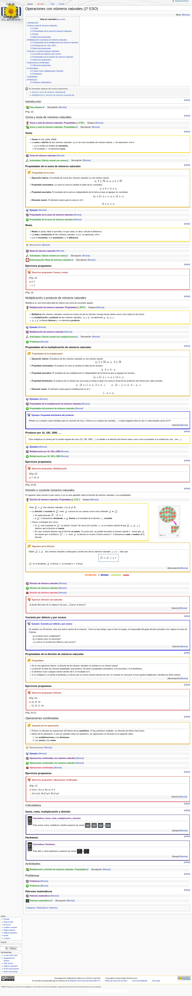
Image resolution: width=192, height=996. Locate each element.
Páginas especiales (11, 966)
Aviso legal (156, 981)
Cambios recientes (10, 927)
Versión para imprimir (11, 969)
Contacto (7, 938)
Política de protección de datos (116, 981)
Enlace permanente (11, 971)
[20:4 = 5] (169, 520)
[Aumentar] (177, 535)
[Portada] (11, 11)
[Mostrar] (186, 15)
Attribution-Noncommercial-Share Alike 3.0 (84, 981)
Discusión (40, 4)
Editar (53, 4)
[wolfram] (27, 593)
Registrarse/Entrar (182, 1)
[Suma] (87, 825)
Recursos (7, 925)
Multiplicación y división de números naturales (52, 95)
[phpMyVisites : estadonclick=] (0, 987)
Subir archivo (8, 963)
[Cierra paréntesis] (86, 851)
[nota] (27, 245)
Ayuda (6, 935)
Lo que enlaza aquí (10, 955)
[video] (27, 156)
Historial (61, 4)
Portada (6, 919)
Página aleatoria (9, 930)
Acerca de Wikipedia (139, 981)
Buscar (3, 942)
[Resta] (94, 825)
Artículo (30, 4)
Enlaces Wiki (8, 922)
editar (187, 100)
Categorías (31, 908)
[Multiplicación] (100, 825)
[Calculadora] (30, 821)
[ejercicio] (29, 172)
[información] (26, 89)
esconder (61, 19)
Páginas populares (10, 933)
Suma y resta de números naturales (47, 92)
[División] (108, 825)
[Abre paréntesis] (79, 851)
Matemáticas (42, 908)
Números (54, 908)
